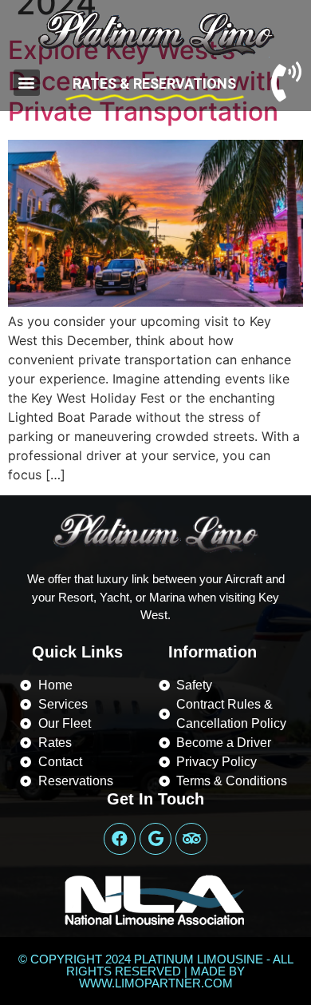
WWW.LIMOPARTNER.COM (156, 983)
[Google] (155, 839)
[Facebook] (120, 839)
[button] (27, 83)
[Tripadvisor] (191, 839)
